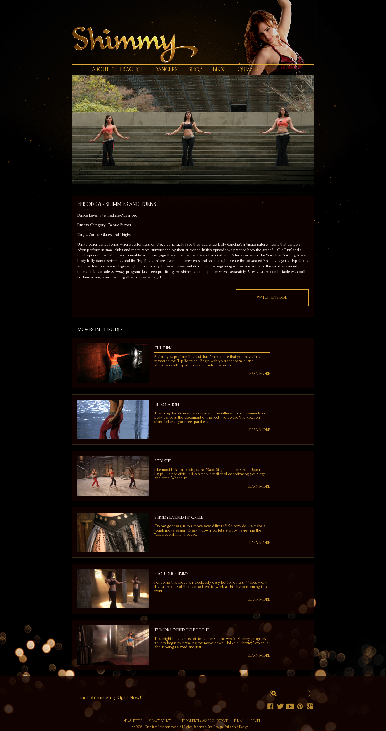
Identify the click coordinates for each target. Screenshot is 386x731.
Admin (255, 721)
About (100, 69)
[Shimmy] (195, 44)
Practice (131, 69)
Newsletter (133, 721)
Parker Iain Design (237, 727)
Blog (220, 69)
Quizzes (248, 69)
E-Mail (239, 721)
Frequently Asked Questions (205, 721)
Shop (195, 69)
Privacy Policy (159, 721)
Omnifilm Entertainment (161, 727)
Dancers (166, 69)
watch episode (272, 297)
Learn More (259, 373)
